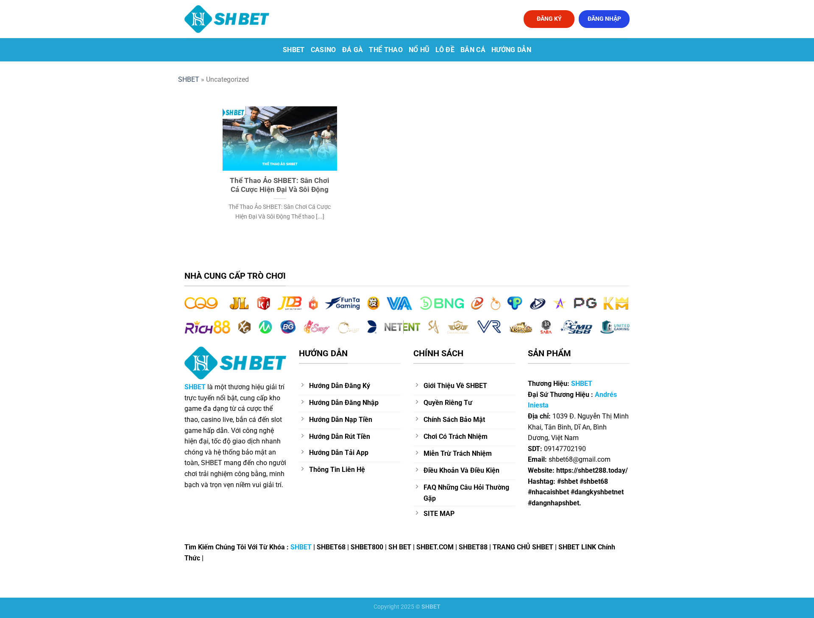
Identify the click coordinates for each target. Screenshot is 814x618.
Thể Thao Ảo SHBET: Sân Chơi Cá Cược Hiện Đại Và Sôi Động (279, 185)
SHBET (294, 50)
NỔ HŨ (419, 50)
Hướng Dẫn (511, 50)
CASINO (323, 50)
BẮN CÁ (472, 50)
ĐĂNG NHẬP (604, 18)
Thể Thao (386, 50)
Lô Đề (444, 50)
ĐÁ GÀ (352, 50)
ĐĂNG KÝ (549, 18)
